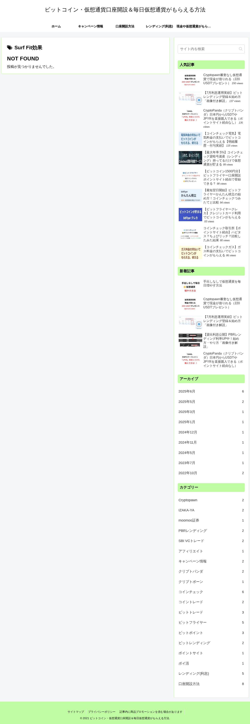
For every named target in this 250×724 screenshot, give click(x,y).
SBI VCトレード (211, 541)
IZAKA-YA (211, 510)
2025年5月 (211, 401)
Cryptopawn (211, 500)
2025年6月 (211, 391)
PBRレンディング (211, 531)
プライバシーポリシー (101, 711)
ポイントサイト (211, 653)
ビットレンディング (211, 643)
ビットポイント (211, 633)
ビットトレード (211, 612)
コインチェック (211, 592)
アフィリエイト (211, 551)
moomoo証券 (211, 520)
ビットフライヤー (211, 622)
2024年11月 (211, 442)
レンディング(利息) (211, 673)
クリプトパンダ (211, 571)
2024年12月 (211, 432)
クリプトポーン (211, 581)
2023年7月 (211, 463)
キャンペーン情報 (211, 561)
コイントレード (211, 602)
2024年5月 (211, 452)
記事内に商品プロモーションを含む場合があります (151, 711)
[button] (240, 49)
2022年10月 (211, 473)
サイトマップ (76, 711)
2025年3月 (211, 412)
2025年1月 (211, 422)
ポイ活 (211, 663)
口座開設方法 (211, 684)
